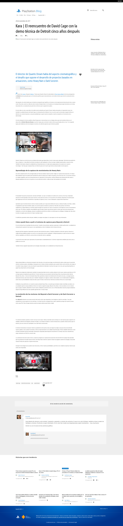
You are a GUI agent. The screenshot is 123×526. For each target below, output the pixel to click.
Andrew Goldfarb (45, 475)
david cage (18, 383)
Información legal (73, 522)
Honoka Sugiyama (92, 498)
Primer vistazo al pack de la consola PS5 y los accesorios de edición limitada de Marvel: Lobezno (27, 471)
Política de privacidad (62, 522)
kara (32, 383)
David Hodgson (21, 500)
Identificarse (93, 10)
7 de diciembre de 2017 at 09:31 (38, 435)
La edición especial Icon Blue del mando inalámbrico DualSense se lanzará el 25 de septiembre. (94, 472)
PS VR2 (21, 15)
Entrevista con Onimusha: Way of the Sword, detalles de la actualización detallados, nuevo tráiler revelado (49, 496)
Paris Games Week (59, 94)
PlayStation (32, 11)
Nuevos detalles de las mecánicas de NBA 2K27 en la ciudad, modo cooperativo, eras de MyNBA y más (73, 496)
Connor (24, 94)
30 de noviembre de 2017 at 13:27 (33, 418)
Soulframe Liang (68, 475)
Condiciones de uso (50, 522)
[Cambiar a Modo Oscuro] (88, 10)
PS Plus (33, 15)
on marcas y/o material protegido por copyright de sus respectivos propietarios (59, 517)
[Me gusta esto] (27, 478)
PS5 (17, 15)
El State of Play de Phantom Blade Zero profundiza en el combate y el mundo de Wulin (72, 471)
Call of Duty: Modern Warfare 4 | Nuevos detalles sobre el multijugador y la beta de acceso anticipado (26, 496)
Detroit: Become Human (25, 383)
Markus (32, 94)
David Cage (22, 87)
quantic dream (37, 383)
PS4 (25, 15)
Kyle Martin (67, 500)
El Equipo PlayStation (92, 476)
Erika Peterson (21, 475)
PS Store (29, 15)
